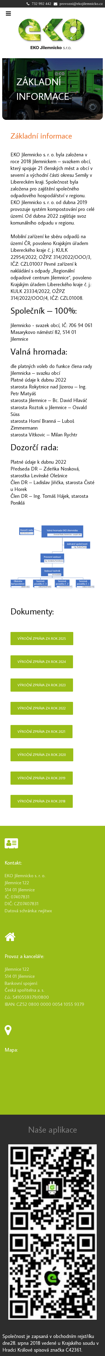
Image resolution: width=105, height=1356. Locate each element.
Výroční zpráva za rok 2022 (42, 708)
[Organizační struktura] (52, 556)
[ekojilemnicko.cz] (51, 34)
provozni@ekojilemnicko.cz (81, 4)
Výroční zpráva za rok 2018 (41, 801)
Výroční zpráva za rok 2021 (41, 731)
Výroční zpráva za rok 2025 (42, 638)
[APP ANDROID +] (52, 1188)
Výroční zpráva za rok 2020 (42, 754)
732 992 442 (41, 4)
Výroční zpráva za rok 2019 (41, 778)
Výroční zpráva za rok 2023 (42, 685)
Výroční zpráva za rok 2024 (42, 661)
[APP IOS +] (52, 1276)
